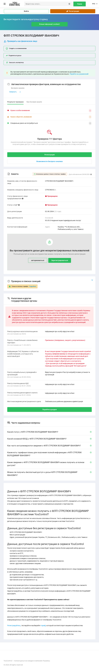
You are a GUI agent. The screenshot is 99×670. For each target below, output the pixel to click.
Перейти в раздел (49, 409)
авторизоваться (37, 260)
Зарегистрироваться (59, 260)
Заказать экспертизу (16, 62)
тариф (43, 625)
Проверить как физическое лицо (22, 41)
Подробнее (32, 286)
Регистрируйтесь (14, 625)
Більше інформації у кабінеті (49, 24)
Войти (26, 11)
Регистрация (73, 11)
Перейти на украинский (79, 74)
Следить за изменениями (18, 48)
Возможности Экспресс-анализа (49, 161)
